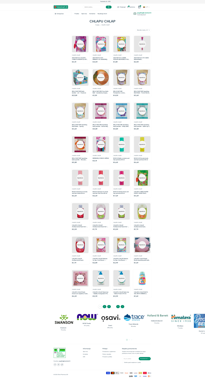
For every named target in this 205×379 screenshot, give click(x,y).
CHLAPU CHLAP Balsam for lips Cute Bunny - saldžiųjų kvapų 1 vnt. (120, 259)
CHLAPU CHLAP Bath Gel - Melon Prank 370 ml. (121, 292)
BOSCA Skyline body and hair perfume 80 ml (121, 192)
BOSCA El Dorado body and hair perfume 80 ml (141, 158)
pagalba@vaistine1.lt (144, 13)
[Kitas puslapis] (122, 306)
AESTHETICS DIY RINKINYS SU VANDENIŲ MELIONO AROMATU (100, 58)
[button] (146, 7)
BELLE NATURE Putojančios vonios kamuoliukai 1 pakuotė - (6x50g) (120, 92)
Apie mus (85, 351)
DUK (84, 356)
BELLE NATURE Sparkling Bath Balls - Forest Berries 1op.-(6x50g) (142, 92)
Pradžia (97, 25)
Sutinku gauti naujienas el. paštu (132, 362)
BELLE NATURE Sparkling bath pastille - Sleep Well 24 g (120, 125)
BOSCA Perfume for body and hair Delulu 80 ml (79, 192)
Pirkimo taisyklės (106, 354)
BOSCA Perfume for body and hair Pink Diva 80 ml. (100, 192)
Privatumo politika (107, 356)
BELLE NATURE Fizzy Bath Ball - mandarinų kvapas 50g (100, 92)
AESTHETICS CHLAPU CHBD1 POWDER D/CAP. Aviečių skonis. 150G (79, 58)
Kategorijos (60, 13)
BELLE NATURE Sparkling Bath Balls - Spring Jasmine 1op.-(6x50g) (79, 125)
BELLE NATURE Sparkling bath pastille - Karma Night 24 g (101, 125)
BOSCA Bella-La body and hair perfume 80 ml (121, 158)
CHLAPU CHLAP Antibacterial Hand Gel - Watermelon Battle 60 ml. (121, 225)
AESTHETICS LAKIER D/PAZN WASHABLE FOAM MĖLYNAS (121, 58)
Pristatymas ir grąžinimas (109, 351)
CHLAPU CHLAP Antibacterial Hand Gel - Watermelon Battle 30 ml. (100, 225)
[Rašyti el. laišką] (134, 13)
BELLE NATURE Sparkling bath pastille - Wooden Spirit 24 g (79, 158)
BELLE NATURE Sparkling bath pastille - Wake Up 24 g (142, 125)
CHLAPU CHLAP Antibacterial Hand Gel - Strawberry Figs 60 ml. (79, 225)
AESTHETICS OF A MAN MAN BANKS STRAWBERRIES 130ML (141, 58)
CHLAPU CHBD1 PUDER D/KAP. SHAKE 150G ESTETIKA (141, 192)
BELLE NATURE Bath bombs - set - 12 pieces (79, 92)
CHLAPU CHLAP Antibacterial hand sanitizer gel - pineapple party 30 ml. (141, 225)
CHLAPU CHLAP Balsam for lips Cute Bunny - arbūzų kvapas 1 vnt (100, 259)
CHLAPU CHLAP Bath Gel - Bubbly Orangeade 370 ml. (100, 292)
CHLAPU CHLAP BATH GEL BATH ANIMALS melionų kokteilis (141, 292)
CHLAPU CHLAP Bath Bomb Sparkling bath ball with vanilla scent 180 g (141, 259)
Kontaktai (85, 354)
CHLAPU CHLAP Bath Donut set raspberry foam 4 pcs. (80, 292)
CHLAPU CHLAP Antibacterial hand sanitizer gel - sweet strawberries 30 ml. (78, 259)
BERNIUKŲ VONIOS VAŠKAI (101, 158)
